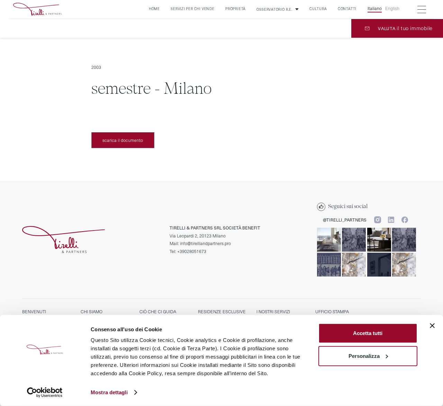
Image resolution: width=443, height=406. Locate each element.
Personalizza (364, 356)
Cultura (318, 8)
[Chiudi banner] (432, 325)
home (154, 8)
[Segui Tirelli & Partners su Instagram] (377, 219)
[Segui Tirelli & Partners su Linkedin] (391, 219)
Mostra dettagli (109, 392)
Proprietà (235, 8)
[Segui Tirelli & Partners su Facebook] (404, 219)
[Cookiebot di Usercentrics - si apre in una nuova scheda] (45, 392)
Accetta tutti (367, 333)
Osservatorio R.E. (274, 9)
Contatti (347, 8)
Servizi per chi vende (192, 8)
